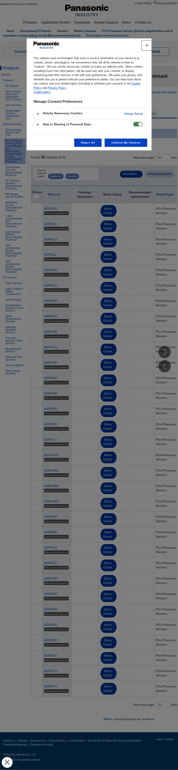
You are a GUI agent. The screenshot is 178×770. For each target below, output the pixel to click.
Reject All (88, 142)
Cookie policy (42, 92)
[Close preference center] (147, 45)
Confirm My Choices (125, 142)
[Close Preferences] (7, 762)
